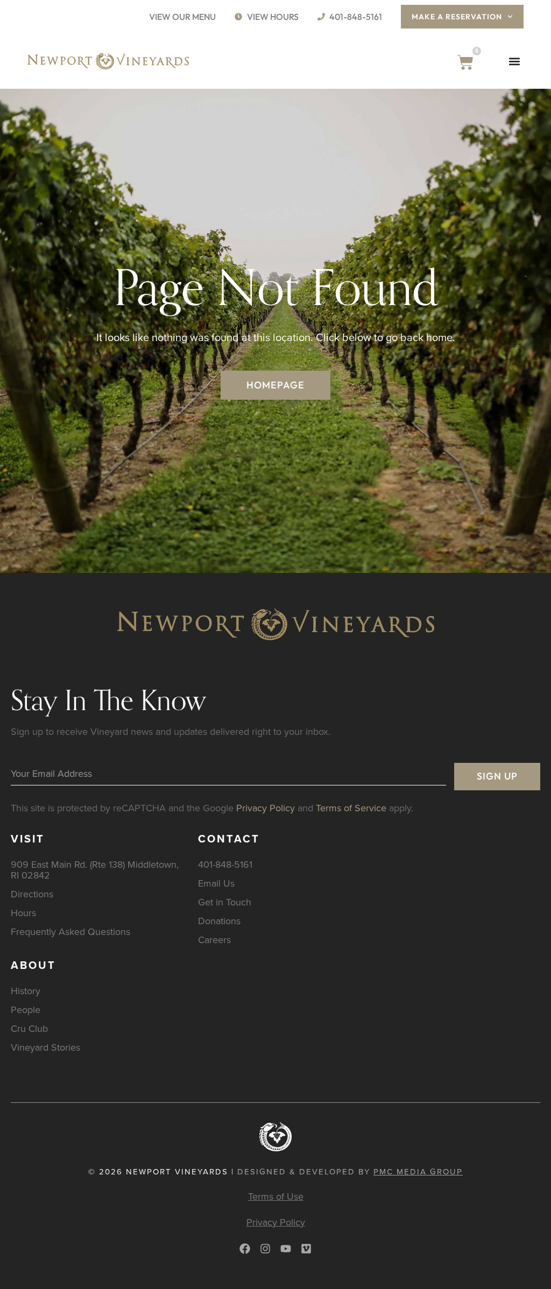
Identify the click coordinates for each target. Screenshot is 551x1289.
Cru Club (29, 1028)
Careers (214, 939)
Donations (219, 920)
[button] (515, 61)
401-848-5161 (225, 864)
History (25, 990)
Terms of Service (351, 808)
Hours (23, 912)
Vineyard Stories (45, 1047)
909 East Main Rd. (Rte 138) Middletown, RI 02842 (95, 870)
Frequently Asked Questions (70, 931)
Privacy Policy (265, 808)
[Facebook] (244, 1248)
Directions (32, 894)
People (25, 1009)
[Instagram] (265, 1248)
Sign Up (497, 776)
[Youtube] (285, 1248)
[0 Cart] (465, 62)
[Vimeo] (306, 1248)
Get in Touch (224, 902)
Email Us (216, 883)
